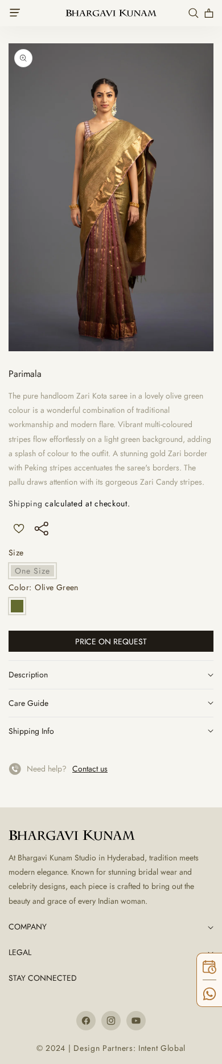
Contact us (90, 768)
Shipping (26, 503)
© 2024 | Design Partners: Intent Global (111, 1048)
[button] (18, 13)
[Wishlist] (18, 528)
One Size (35, 572)
